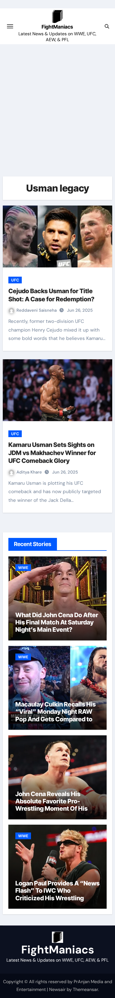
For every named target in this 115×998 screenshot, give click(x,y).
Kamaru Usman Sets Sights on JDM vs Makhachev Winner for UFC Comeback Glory (52, 452)
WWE (23, 567)
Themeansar (85, 989)
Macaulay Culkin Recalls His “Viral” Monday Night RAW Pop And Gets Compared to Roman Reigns (55, 715)
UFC (15, 280)
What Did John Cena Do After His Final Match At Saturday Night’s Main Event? (56, 622)
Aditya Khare (29, 472)
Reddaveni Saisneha (37, 310)
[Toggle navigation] (10, 26)
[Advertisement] (57, 104)
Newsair (57, 989)
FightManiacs (57, 27)
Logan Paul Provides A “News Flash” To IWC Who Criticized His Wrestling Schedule (57, 894)
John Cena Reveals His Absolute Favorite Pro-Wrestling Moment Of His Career (51, 805)
